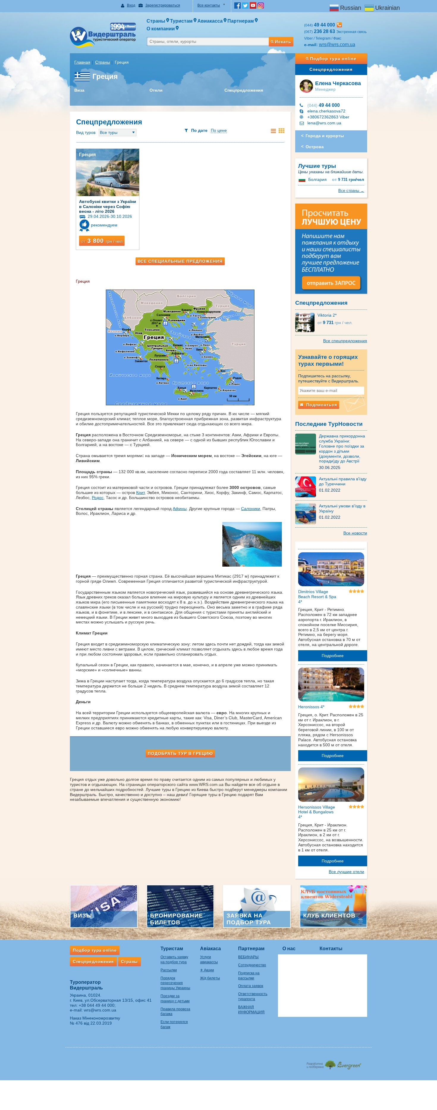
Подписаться (321, 404)
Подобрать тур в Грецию (180, 753)
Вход (131, 5)
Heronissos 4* (311, 706)
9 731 (348, 179)
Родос (97, 497)
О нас (288, 948)
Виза (79, 90)
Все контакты (208, 5)
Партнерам (251, 948)
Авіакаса (210, 948)
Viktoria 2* (327, 315)
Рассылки (169, 970)
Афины (180, 508)
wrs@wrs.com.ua (337, 44)
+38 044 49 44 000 (96, 1005)
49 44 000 (323, 105)
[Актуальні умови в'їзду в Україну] (307, 513)
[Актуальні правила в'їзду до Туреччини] (307, 486)
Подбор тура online (333, 58)
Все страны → (351, 190)
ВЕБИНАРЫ (248, 957)
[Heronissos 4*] (331, 685)
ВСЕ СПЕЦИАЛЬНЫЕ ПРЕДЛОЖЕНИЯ (180, 261)
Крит (140, 492)
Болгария (317, 179)
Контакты (331, 948)
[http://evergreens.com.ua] (333, 1063)
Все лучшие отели (346, 871)
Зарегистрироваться (162, 5)
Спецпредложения (243, 90)
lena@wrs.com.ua (324, 123)
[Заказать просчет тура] (331, 251)
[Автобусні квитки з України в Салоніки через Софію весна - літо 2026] (107, 172)
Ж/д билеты (210, 978)
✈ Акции (207, 970)
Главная (82, 62)
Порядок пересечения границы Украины (175, 983)
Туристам (172, 948)
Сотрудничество (252, 965)
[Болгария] (302, 179)
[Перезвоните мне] (339, 24)
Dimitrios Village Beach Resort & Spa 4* (317, 596)
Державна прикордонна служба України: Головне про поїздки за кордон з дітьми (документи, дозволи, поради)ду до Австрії (342, 448)
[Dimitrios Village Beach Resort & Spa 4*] (331, 570)
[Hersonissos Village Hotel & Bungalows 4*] (331, 785)
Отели (156, 90)
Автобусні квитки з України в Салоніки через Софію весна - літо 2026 (107, 206)
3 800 (101, 240)
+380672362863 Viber (328, 117)
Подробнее (333, 655)
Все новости (355, 533)
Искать (283, 41)
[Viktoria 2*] (306, 322)
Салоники (250, 508)
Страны (102, 62)
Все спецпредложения (345, 340)
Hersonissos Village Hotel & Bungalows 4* (316, 812)
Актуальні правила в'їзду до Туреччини (343, 481)
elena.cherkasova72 (326, 111)
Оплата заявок (250, 986)
